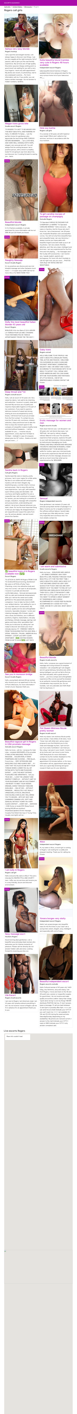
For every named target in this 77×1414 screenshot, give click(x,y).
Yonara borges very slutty (53, 918)
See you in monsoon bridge (18, 674)
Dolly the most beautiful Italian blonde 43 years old (20, 323)
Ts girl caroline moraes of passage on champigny (52, 215)
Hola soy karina (47, 128)
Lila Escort (10, 995)
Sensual (44, 498)
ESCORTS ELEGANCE (12, 3)
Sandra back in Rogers (16, 470)
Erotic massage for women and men (55, 421)
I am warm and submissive (53, 566)
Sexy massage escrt (15, 934)
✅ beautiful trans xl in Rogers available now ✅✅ (20, 572)
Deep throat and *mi (15, 392)
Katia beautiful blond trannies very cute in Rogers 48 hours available (54, 62)
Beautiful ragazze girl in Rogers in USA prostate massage (20, 742)
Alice (42, 841)
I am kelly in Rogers (14, 870)
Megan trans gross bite (16, 123)
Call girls (7, 7)
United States (17, 7)
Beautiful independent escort (54, 981)
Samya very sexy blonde (17, 49)
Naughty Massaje (14, 260)
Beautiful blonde (13, 222)
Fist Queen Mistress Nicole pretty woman (53, 729)
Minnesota (28, 7)
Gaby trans (45, 349)
